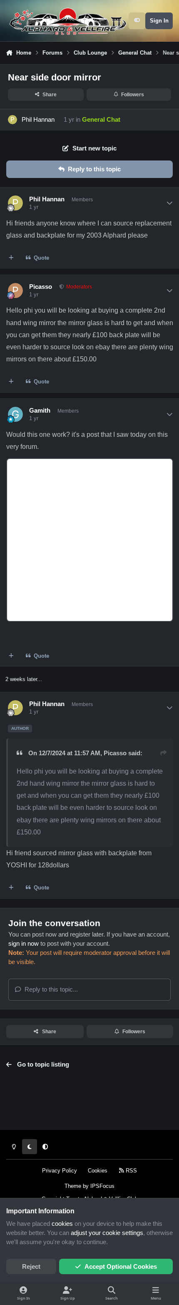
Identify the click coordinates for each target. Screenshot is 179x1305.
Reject (31, 1266)
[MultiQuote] (11, 258)
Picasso (40, 286)
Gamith (39, 410)
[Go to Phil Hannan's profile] (12, 119)
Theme (73, 1186)
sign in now (23, 943)
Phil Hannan (38, 119)
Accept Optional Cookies (121, 1266)
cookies (62, 1223)
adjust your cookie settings (107, 1233)
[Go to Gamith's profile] (15, 414)
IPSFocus (102, 1186)
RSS (130, 1170)
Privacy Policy (59, 1170)
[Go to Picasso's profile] (15, 290)
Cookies (97, 1170)
